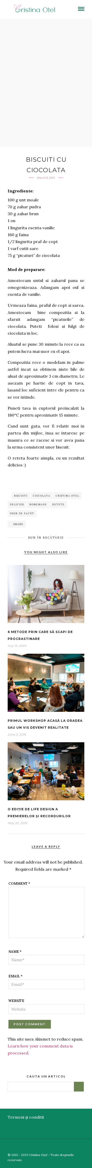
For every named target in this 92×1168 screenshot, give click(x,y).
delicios (17, 504)
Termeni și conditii (26, 1117)
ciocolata (41, 495)
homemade (38, 504)
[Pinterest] (81, 1146)
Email (15, 976)
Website (16, 1001)
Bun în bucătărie (46, 537)
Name (14, 951)
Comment (19, 883)
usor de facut (22, 513)
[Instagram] (89, 1146)
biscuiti (21, 495)
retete (58, 504)
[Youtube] (74, 1146)
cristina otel (67, 495)
